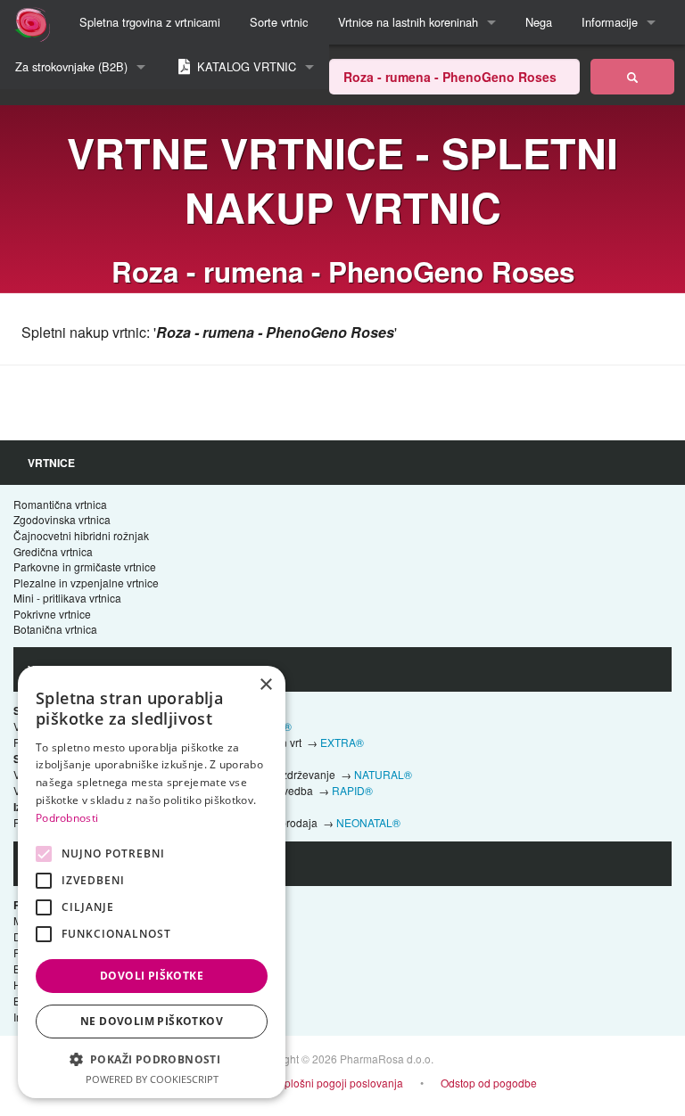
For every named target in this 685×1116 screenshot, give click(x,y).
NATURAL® (383, 774)
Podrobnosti (67, 817)
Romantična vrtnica (60, 504)
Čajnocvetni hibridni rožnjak (81, 535)
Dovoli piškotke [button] (151, 975)
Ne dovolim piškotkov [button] (151, 1021)
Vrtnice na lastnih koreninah (408, 21)
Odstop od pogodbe (489, 1082)
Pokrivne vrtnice (52, 613)
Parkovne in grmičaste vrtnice (84, 566)
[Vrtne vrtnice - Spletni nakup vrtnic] (632, 76)
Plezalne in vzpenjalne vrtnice (86, 582)
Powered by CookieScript (152, 1079)
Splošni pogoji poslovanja (340, 1082)
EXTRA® (342, 742)
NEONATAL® (368, 822)
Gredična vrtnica (53, 551)
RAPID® (352, 790)
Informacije (610, 21)
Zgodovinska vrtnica (62, 519)
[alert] (151, 882)
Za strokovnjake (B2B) (71, 66)
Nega (538, 21)
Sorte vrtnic (279, 21)
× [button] (265, 685)
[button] (152, 1059)
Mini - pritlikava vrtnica (67, 597)
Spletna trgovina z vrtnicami (149, 21)
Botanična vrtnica (55, 628)
